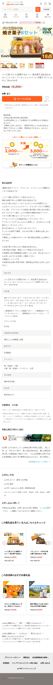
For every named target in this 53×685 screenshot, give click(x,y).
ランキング (16, 17)
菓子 (20, 623)
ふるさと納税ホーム (8, 623)
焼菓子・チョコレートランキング (13, 636)
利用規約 (6, 663)
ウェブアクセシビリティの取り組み (25, 663)
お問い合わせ (45, 663)
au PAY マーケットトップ (26, 669)
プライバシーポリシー (13, 657)
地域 (26, 17)
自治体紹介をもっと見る (38, 462)
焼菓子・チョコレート (33, 623)
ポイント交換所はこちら (28, 165)
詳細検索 (46, 9)
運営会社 (26, 657)
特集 (37, 17)
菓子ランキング (36, 633)
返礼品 (5, 17)
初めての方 (48, 17)
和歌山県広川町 (11, 23)
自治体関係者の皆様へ (40, 657)
